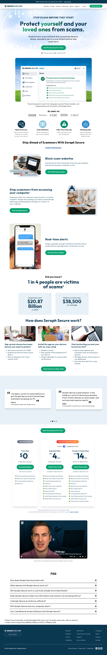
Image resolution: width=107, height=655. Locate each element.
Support (77, 6)
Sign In (84, 6)
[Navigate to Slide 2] (52, 421)
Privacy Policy (81, 648)
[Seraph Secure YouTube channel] (101, 648)
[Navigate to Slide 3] (54, 421)
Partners (58, 6)
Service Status (81, 640)
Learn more (67, 1)
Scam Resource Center (84, 634)
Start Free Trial (54, 467)
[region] (53, 399)
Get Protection (95, 6)
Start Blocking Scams (56, 172)
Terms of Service (72, 648)
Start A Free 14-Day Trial (53, 369)
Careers (98, 637)
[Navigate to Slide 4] (56, 421)
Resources (65, 6)
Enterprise (68, 640)
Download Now (25, 467)
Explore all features (53, 148)
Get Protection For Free (53, 48)
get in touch (74, 512)
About (71, 6)
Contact (98, 640)
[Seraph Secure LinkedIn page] (96, 648)
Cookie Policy (90, 648)
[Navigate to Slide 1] (50, 421)
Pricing (52, 6)
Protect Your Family (56, 253)
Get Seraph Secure (19, 210)
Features (46, 6)
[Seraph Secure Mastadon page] (99, 648)
